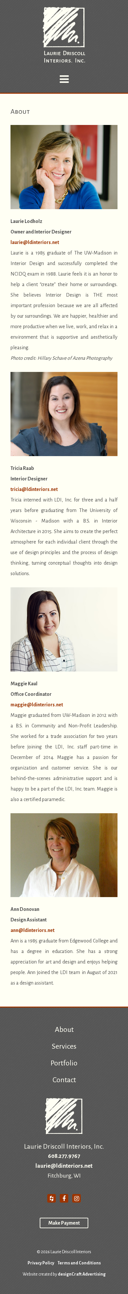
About (64, 1030)
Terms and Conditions (79, 1263)
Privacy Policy (41, 1263)
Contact (64, 1080)
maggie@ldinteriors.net (37, 704)
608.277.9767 (64, 1156)
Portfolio (64, 1063)
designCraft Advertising (82, 1274)
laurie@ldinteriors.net (35, 242)
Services (64, 1046)
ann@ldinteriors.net (32, 930)
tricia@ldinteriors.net (34, 489)
